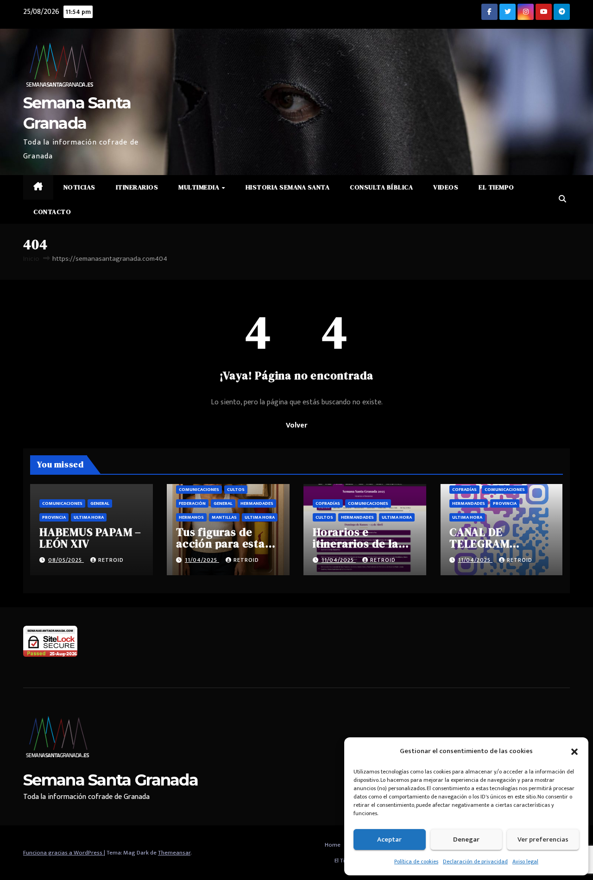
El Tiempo (496, 187)
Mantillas (224, 517)
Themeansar (174, 853)
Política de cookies (416, 861)
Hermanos (191, 517)
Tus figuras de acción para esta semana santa (220, 543)
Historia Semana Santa (288, 187)
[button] (574, 751)
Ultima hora (89, 517)
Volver (296, 425)
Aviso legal (525, 861)
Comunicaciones (62, 503)
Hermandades (256, 503)
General (99, 503)
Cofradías (327, 503)
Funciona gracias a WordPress (63, 853)
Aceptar (389, 839)
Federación (192, 503)
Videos (445, 187)
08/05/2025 (66, 560)
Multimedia (199, 187)
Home (333, 845)
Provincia (54, 517)
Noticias (79, 187)
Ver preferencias (542, 839)
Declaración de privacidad (475, 861)
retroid (111, 560)
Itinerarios (137, 187)
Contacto (52, 211)
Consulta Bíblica (381, 187)
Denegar (466, 839)
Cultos (236, 489)
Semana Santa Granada (110, 780)
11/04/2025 (202, 560)
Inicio (31, 258)
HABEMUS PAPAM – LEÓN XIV (90, 537)
